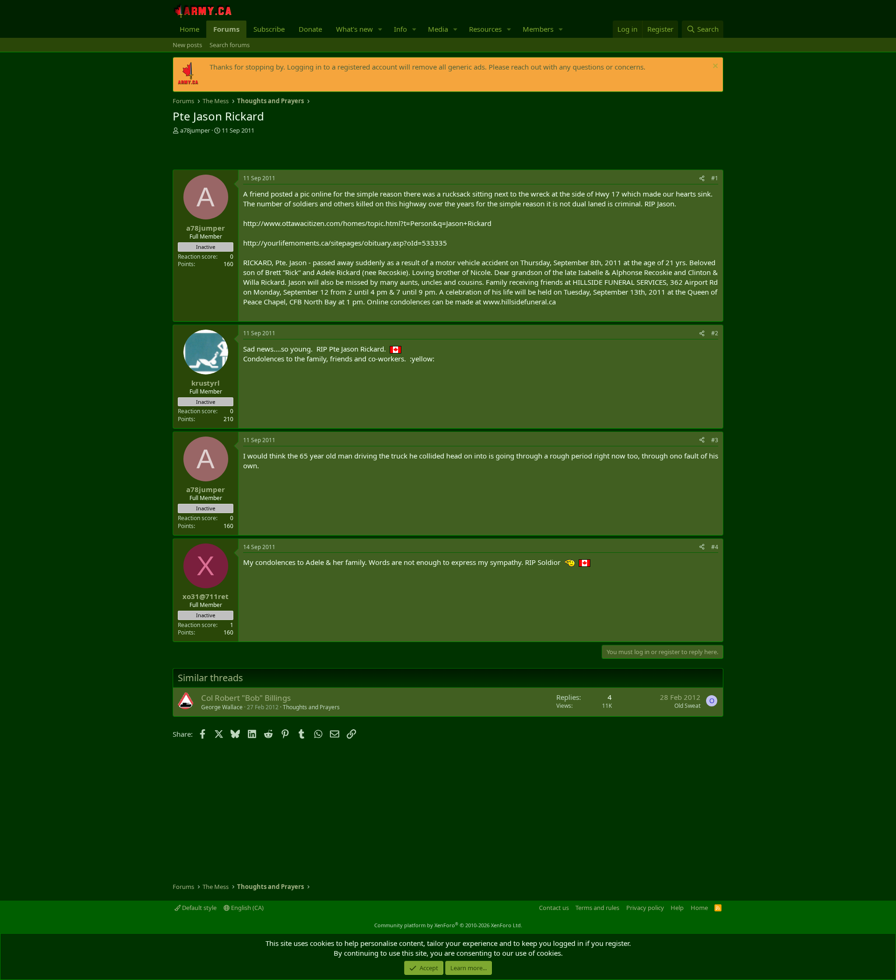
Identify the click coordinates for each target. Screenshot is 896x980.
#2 (714, 333)
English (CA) (247, 907)
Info (400, 29)
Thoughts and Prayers (311, 707)
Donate (310, 29)
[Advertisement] (282, 153)
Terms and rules (597, 907)
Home (189, 29)
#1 (714, 178)
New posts (187, 45)
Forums (226, 29)
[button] (380, 29)
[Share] (702, 178)
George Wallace (222, 707)
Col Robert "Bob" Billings (246, 697)
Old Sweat (687, 706)
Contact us (554, 907)
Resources (485, 29)
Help (677, 907)
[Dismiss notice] (714, 67)
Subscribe (269, 29)
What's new (354, 29)
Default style (199, 907)
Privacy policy (645, 907)
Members (538, 29)
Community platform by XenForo (448, 925)
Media (438, 29)
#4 (714, 547)
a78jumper (195, 130)
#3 (714, 440)
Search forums (230, 45)
